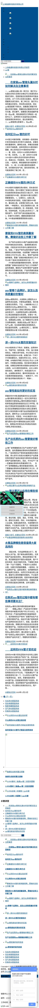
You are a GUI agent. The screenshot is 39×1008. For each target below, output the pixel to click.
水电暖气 (8, 55)
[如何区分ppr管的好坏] (14, 129)
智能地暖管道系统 (12, 706)
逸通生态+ (9, 11)
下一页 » (9, 697)
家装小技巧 (14, 50)
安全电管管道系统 (12, 703)
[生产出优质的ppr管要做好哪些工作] (19, 433)
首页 (17, 67)
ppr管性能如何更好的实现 (20, 390)
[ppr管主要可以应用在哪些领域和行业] (20, 486)
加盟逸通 (8, 42)
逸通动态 (13, 52)
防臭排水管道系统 (12, 711)
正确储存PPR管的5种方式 (20, 182)
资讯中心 (8, 44)
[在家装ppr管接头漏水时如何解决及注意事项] (21, 77)
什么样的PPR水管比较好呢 (15, 720)
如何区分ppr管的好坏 (17, 134)
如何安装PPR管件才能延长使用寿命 (19, 730)
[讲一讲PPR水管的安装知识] (16, 337)
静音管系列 (9, 39)
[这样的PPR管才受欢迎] (16, 644)
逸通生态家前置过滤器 (14, 776)
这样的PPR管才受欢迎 (20, 649)
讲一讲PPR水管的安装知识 (20, 342)
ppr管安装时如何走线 (13, 947)
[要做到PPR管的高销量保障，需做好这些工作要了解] (21, 228)
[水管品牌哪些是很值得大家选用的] (19, 537)
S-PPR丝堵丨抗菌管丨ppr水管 (16, 796)
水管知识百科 (15, 47)
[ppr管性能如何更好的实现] (16, 385)
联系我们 (8, 57)
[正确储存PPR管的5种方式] (16, 177)
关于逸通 (8, 8)
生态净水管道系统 (12, 701)
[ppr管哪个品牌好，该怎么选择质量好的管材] (21, 285)
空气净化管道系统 (12, 709)
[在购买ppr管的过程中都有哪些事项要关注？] (21, 592)
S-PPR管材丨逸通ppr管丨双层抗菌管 (19, 786)
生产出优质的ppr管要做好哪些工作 (18, 937)
